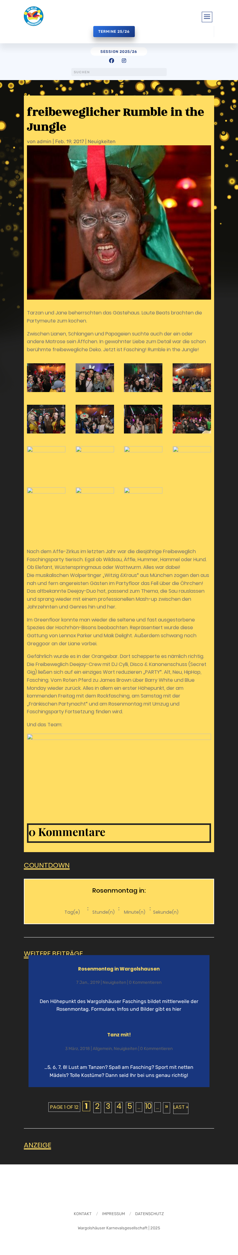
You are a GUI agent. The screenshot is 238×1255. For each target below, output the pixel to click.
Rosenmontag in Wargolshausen (119, 969)
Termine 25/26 (114, 31)
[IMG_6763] (95, 501)
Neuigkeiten (102, 141)
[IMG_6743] (192, 460)
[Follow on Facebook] (112, 61)
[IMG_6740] (143, 460)
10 (148, 1107)
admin (44, 141)
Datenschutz (149, 1213)
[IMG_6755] (46, 501)
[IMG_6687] (46, 419)
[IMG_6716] (46, 460)
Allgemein (102, 1048)
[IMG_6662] (46, 377)
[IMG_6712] (192, 419)
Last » (181, 1107)
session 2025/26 (118, 51)
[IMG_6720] (95, 460)
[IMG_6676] (143, 377)
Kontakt (83, 1213)
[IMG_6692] (95, 419)
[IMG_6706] (143, 419)
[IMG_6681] (192, 377)
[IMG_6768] (143, 501)
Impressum (113, 1213)
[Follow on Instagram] (124, 61)
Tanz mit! (119, 1034)
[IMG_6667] (95, 377)
